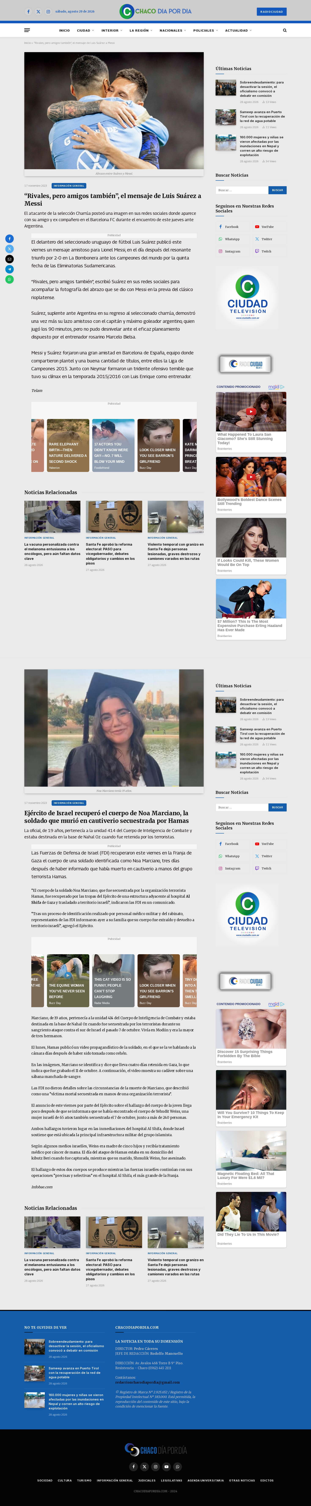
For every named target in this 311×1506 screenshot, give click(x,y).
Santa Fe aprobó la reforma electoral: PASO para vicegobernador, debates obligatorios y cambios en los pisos (110, 554)
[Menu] (27, 30)
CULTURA (65, 1480)
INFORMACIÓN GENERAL (69, 185)
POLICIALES (203, 30)
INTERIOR (110, 30)
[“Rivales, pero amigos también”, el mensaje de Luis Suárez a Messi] (114, 110)
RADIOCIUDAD (271, 11)
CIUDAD (83, 30)
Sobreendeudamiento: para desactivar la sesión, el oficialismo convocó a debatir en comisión (262, 89)
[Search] (284, 30)
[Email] (9, 259)
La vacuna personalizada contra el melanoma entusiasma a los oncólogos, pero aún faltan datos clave (52, 551)
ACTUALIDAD (236, 30)
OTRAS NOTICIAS (242, 1480)
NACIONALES (171, 30)
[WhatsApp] (9, 279)
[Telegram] (9, 269)
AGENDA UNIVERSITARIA (206, 1480)
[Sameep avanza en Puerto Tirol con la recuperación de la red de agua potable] (226, 117)
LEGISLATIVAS (171, 1480)
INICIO (64, 30)
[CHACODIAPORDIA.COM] (155, 11)
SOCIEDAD (44, 1480)
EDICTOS (267, 1480)
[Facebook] (9, 238)
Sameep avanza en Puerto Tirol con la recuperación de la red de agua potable (262, 116)
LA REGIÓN (139, 30)
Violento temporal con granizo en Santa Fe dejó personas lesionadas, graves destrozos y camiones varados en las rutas (176, 551)
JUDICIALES (147, 1480)
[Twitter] (9, 249)
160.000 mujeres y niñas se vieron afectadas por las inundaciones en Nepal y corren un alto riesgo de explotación (261, 146)
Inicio (27, 42)
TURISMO (84, 1480)
